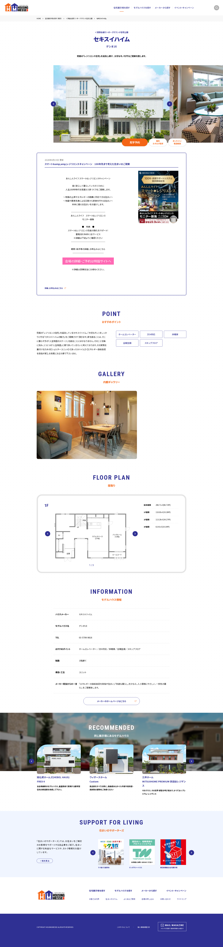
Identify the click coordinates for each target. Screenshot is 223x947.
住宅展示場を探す (122, 7)
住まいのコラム (111, 899)
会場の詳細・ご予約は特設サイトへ (88, 261)
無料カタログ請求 (158, 142)
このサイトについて (123, 927)
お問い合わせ (165, 899)
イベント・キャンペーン (184, 7)
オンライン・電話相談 (177, 142)
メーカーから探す (162, 7)
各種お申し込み (148, 899)
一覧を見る (44, 860)
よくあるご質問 (129, 899)
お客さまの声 (94, 899)
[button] (47, 533)
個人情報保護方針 (144, 927)
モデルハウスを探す (142, 7)
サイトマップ (181, 899)
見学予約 (135, 142)
